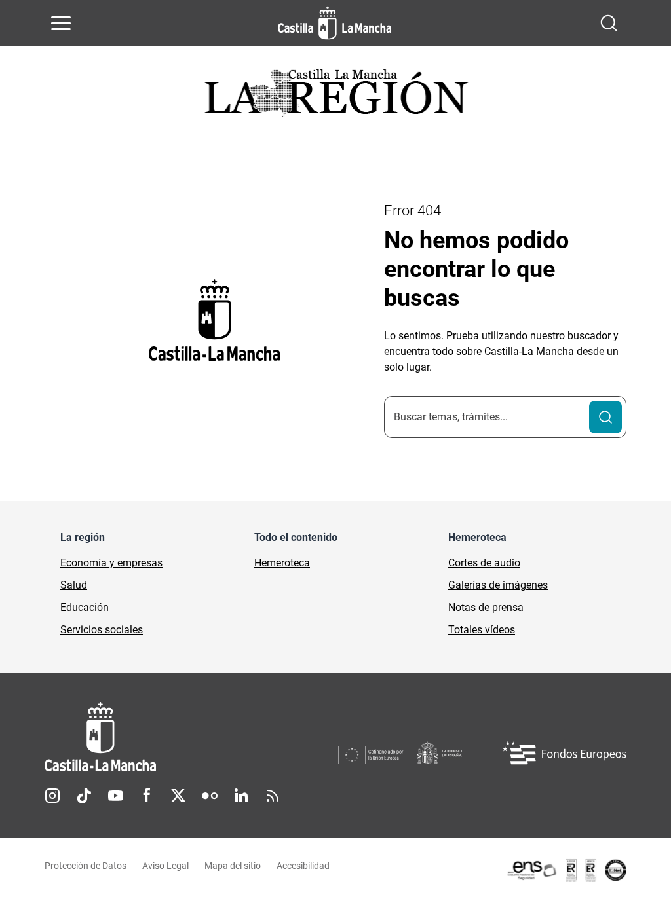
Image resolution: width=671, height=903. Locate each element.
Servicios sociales (101, 629)
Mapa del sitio (232, 865)
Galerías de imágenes (498, 585)
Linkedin (241, 795)
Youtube (115, 795)
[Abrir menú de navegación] (61, 23)
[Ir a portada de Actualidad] (335, 96)
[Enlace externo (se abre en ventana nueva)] (566, 870)
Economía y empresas (111, 563)
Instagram (52, 795)
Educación (84, 607)
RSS (272, 795)
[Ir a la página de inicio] (334, 23)
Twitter (178, 795)
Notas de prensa (486, 607)
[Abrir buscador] (608, 23)
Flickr (209, 795)
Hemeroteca (282, 563)
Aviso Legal (165, 865)
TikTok (84, 795)
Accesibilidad (303, 865)
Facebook (147, 795)
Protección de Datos (85, 865)
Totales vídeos (481, 629)
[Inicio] (191, 737)
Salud (73, 585)
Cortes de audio (484, 563)
